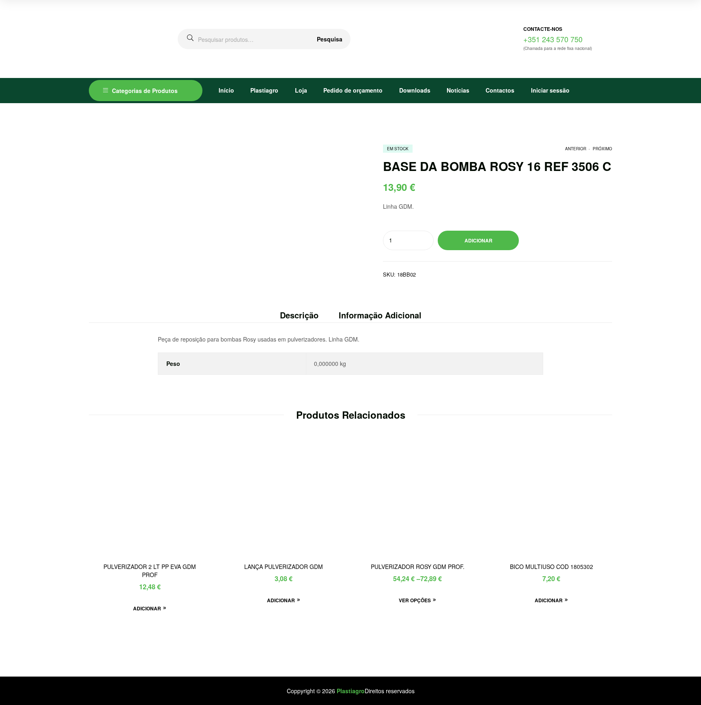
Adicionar (478, 240)
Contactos (500, 90)
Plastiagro (264, 90)
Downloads (414, 90)
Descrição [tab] (299, 315)
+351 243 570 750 (553, 39)
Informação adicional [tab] (380, 315)
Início (226, 90)
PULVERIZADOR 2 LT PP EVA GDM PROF (149, 571)
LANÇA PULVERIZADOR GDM (283, 567)
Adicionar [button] (147, 608)
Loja (301, 90)
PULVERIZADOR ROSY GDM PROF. (417, 567)
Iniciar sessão (550, 90)
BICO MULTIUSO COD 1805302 (551, 567)
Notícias (458, 90)
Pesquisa (329, 39)
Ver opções (415, 600)
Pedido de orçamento (353, 90)
